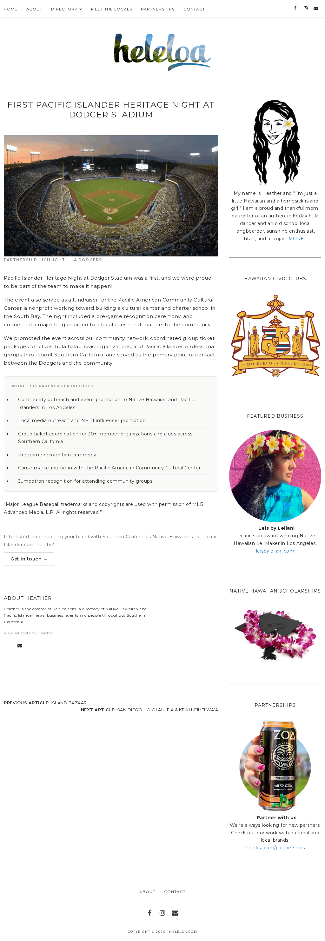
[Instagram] (305, 8)
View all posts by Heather (29, 633)
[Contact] (316, 8)
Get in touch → (29, 559)
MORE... (298, 239)
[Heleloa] (163, 50)
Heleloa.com (183, 931)
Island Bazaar (69, 702)
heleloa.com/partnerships (275, 848)
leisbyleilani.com (275, 551)
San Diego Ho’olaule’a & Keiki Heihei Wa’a (167, 709)
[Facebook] (295, 8)
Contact (175, 891)
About (147, 891)
